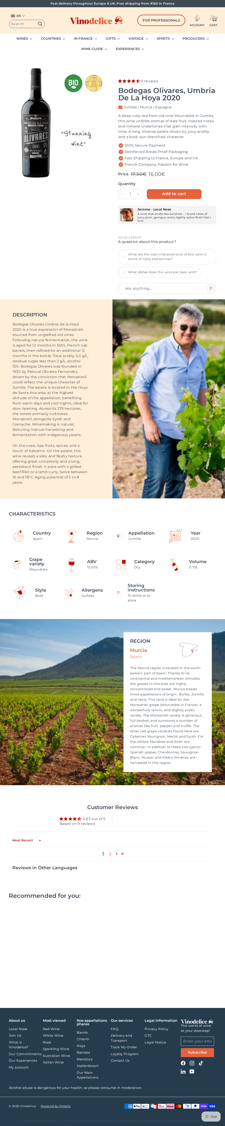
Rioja (81, 1046)
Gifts (111, 38)
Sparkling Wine (56, 1049)
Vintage (137, 38)
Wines (22, 38)
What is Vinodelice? (18, 1044)
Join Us (15, 1035)
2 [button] (110, 854)
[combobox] (27, 24)
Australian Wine (56, 1056)
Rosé (47, 1042)
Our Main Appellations (87, 1075)
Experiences (128, 49)
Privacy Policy (156, 1029)
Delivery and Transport (121, 1038)
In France (84, 38)
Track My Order (124, 1047)
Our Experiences (23, 1060)
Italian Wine (53, 1062)
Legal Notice (155, 1042)
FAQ (114, 1029)
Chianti (83, 1039)
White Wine (53, 1035)
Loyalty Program (125, 1054)
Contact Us (120, 1060)
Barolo (82, 1032)
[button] (18, 16)
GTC (148, 1035)
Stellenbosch (88, 1066)
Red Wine (51, 1029)
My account (19, 1067)
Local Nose (18, 1029)
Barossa (83, 1052)
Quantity (127, 183)
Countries (51, 38)
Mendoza (85, 1059)
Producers (194, 38)
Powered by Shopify (56, 1106)
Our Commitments (25, 1054)
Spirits (164, 38)
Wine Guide (92, 49)
